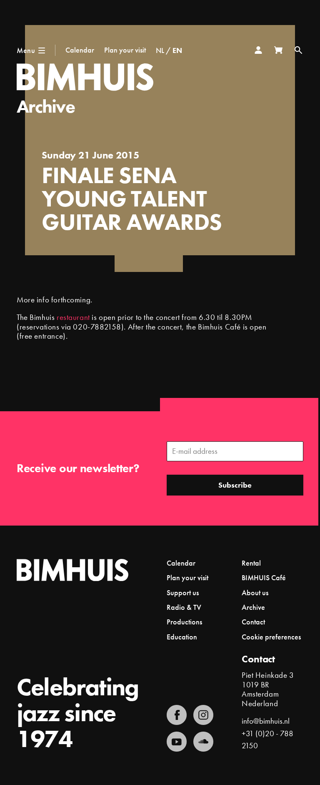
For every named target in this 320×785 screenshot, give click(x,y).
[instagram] (203, 715)
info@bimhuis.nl (266, 721)
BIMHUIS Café (264, 577)
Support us (183, 592)
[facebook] (177, 715)
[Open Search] (298, 50)
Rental (251, 563)
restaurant (73, 317)
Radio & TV (184, 607)
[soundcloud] (203, 742)
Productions (184, 621)
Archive (46, 106)
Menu (26, 50)
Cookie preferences (271, 637)
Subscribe (235, 485)
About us (255, 592)
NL (160, 50)
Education (182, 637)
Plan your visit (125, 50)
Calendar (79, 50)
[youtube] (177, 742)
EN (177, 50)
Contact (253, 621)
